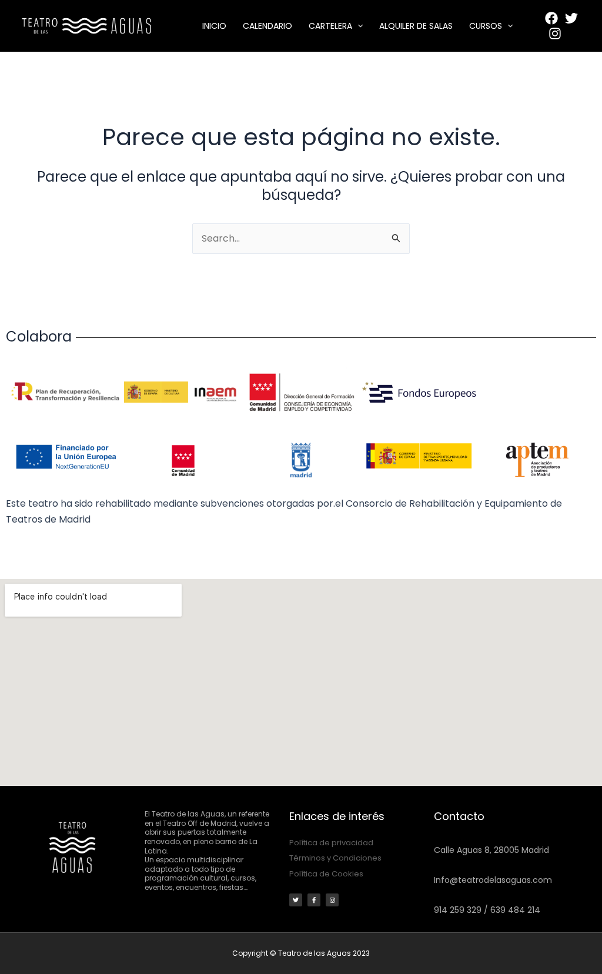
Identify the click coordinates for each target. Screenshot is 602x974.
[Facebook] (551, 18)
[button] (357, 26)
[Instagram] (555, 33)
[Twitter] (571, 18)
